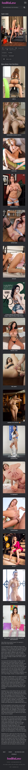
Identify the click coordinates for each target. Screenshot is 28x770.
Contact (10, 752)
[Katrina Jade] (14, 333)
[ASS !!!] (14, 82)
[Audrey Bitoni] (14, 441)
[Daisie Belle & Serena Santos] (14, 118)
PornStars (10, 52)
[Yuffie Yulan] (14, 226)
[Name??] (14, 549)
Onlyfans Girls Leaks (19, 752)
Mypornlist (14, 754)
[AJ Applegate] (14, 477)
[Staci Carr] (14, 154)
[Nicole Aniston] (14, 585)
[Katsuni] (14, 262)
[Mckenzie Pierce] (14, 190)
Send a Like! (8, 59)
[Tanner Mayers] (14, 513)
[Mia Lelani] (14, 369)
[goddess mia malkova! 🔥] (14, 405)
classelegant (11, 55)
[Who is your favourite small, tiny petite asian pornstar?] (14, 621)
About (4, 752)
